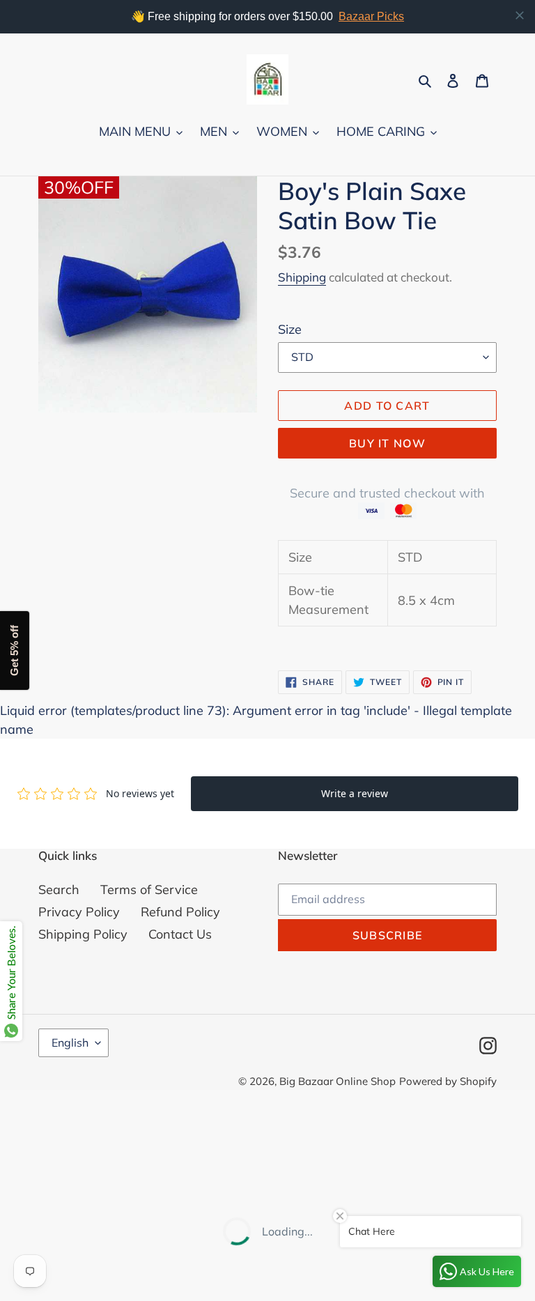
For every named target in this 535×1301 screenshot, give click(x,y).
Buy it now (387, 443)
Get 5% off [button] (14, 650)
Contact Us (180, 934)
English (70, 1042)
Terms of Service (149, 890)
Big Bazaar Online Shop (337, 1081)
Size (290, 329)
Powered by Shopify (448, 1081)
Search (58, 890)
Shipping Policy (82, 934)
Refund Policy (180, 912)
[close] (519, 15)
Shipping (302, 277)
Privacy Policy (79, 912)
